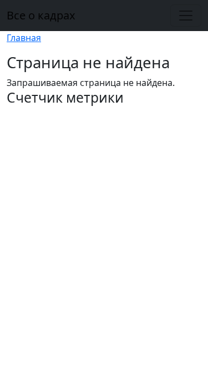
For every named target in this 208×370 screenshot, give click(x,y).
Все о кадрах (41, 15)
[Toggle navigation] (185, 15)
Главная (24, 38)
